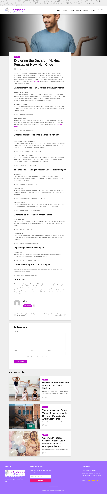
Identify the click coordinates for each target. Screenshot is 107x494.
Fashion (85, 10)
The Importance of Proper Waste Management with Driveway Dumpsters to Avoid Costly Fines (54, 414)
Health (72, 10)
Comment (16, 331)
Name (15, 350)
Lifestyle (78, 10)
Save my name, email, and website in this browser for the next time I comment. (31, 356)
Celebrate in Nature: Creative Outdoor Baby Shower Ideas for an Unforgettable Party (53, 442)
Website (49, 350)
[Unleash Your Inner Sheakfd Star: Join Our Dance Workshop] (24, 388)
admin (17, 69)
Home (58, 10)
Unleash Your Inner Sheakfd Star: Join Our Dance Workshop (55, 386)
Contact (92, 10)
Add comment (34, 69)
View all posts (27, 305)
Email (32, 350)
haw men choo (35, 81)
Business (65, 10)
